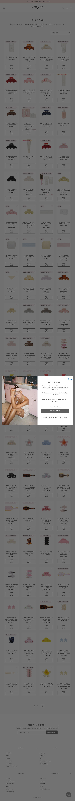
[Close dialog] (70, 378)
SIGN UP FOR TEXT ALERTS (55, 417)
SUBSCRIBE (55, 411)
